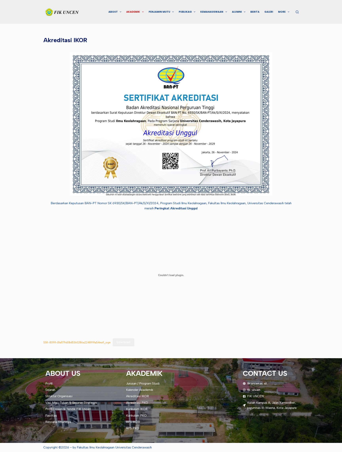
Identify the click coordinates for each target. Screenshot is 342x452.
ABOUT (113, 11)
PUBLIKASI (185, 11)
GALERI (268, 11)
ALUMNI (237, 11)
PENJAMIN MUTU (159, 11)
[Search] (297, 11)
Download (123, 342)
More (282, 11)
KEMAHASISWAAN (211, 11)
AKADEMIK (133, 11)
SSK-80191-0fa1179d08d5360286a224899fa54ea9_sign (76, 342)
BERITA (254, 11)
